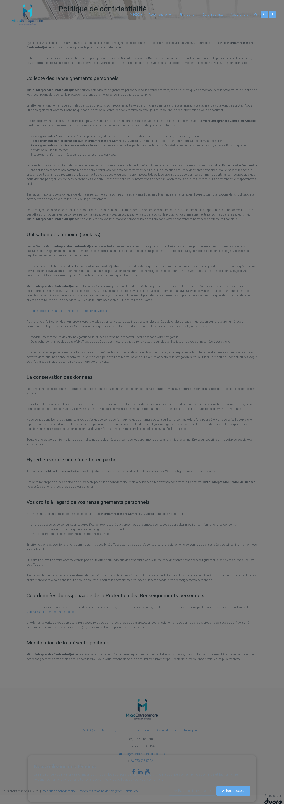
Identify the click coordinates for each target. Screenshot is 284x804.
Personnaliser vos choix (194, 791)
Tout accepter (236, 791)
